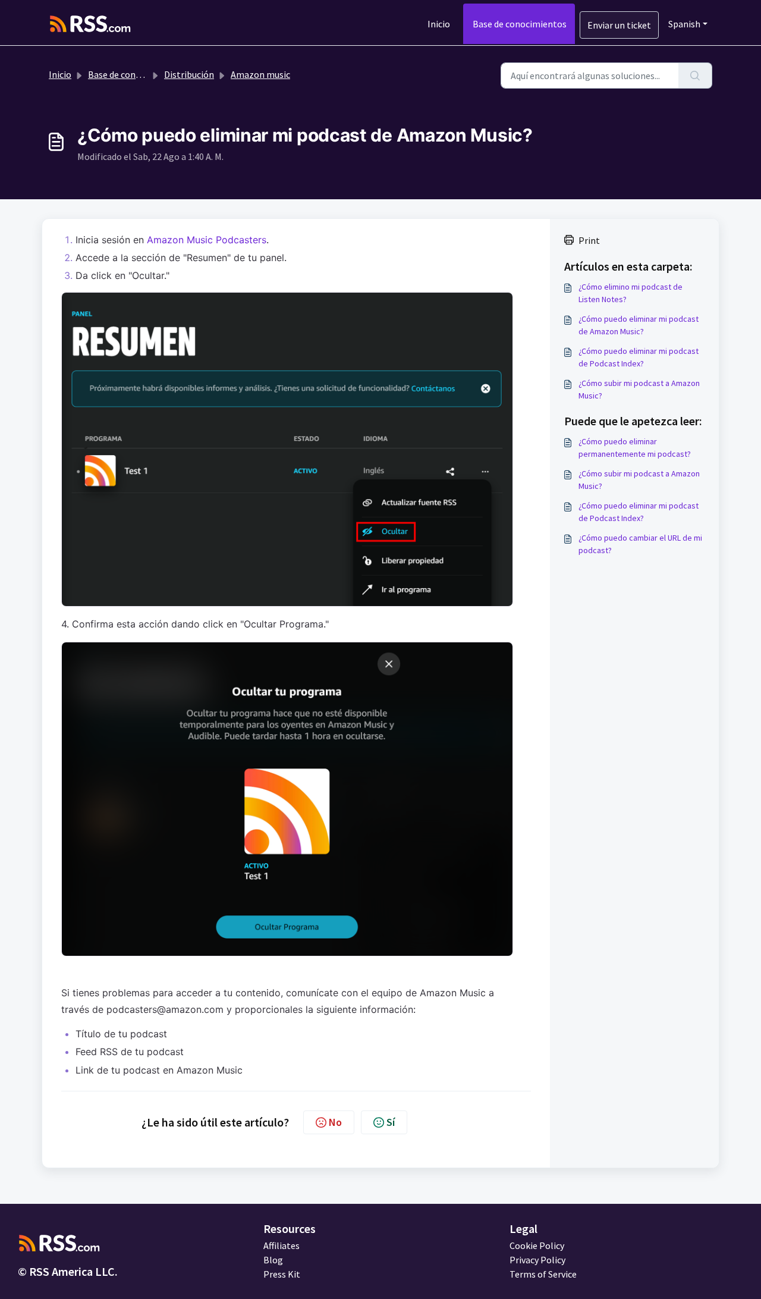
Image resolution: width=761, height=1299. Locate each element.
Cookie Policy (537, 1245)
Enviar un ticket (619, 25)
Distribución (189, 74)
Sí (390, 1122)
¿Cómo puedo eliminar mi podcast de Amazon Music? (638, 325)
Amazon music (260, 74)
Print (589, 240)
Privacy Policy (537, 1260)
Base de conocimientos (520, 24)
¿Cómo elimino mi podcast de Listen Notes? (630, 293)
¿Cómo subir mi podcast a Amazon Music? (639, 389)
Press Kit (281, 1274)
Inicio (438, 24)
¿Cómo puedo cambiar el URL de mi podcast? (640, 544)
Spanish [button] (684, 24)
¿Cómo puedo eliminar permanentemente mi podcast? (634, 447)
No (335, 1122)
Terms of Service (543, 1274)
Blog (273, 1260)
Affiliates (281, 1245)
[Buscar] (695, 75)
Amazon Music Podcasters (206, 240)
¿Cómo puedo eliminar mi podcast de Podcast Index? (638, 357)
